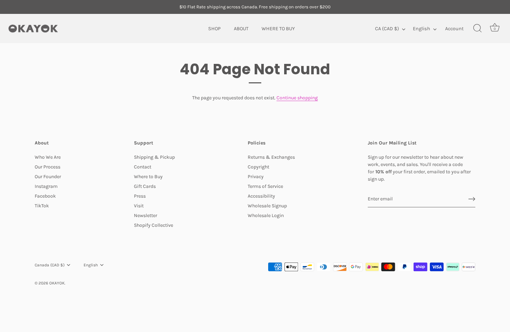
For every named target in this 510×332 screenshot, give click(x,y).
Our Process (47, 167)
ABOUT (241, 28)
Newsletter (145, 215)
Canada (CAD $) (50, 265)
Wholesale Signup (267, 206)
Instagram (46, 186)
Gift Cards (145, 186)
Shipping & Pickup (154, 157)
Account (454, 28)
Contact (142, 167)
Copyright (258, 167)
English (421, 28)
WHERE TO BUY (278, 28)
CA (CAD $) (387, 28)
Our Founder (48, 177)
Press (140, 196)
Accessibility (261, 196)
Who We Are (48, 157)
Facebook (45, 196)
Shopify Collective (153, 225)
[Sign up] (471, 199)
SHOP (214, 28)
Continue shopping (297, 98)
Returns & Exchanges (271, 157)
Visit (139, 206)
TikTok (42, 206)
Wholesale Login (266, 215)
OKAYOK (57, 283)
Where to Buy (148, 177)
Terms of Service (265, 186)
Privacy (256, 177)
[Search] (477, 28)
